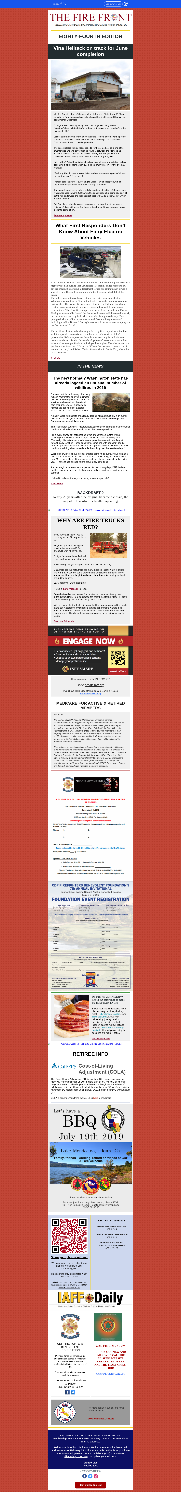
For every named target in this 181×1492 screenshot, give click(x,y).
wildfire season (80, 410)
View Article (57, 483)
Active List (90, 1462)
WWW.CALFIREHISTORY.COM (110, 1374)
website (73, 1375)
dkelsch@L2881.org (76, 1456)
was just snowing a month (85, 478)
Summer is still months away (65, 394)
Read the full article (64, 621)
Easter (116, 1014)
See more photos (63, 215)
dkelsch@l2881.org (90, 693)
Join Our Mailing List (91, 1485)
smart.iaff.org (94, 685)
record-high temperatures (72, 399)
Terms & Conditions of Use (69, 1288)
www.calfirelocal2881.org (101, 1418)
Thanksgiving (99, 1017)
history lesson (70, 589)
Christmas (105, 1014)
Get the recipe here (101, 1038)
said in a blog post (110, 437)
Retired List (91, 1465)
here (95, 1098)
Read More (56, 358)
